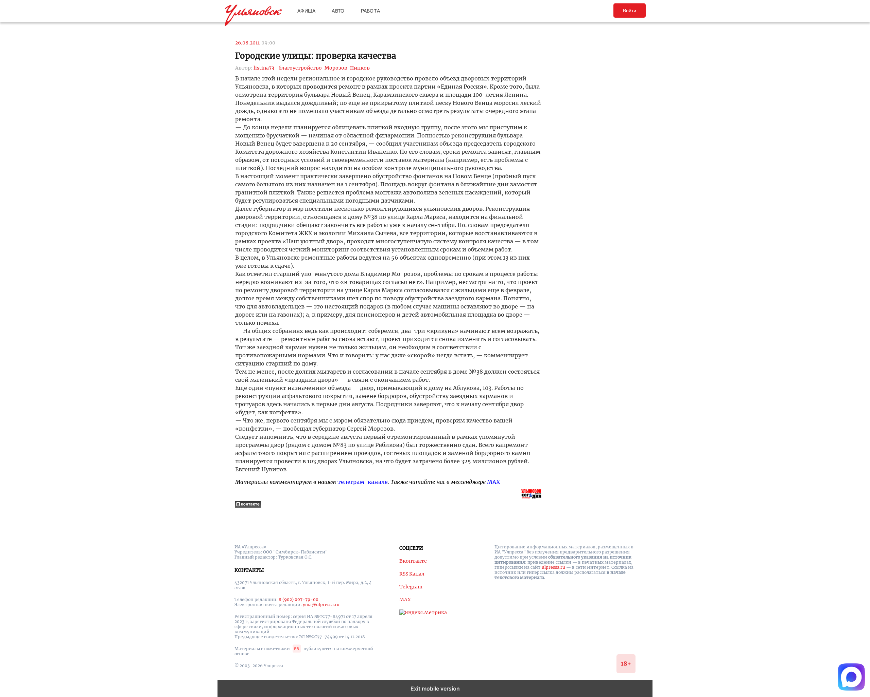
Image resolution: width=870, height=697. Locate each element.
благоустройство (300, 68)
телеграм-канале (362, 481)
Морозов (336, 68)
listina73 (264, 68)
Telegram (410, 587)
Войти (629, 10)
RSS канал (411, 574)
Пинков (360, 68)
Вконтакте (413, 561)
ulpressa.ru (553, 567)
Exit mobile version (435, 688)
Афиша (306, 11)
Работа (370, 11)
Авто (338, 11)
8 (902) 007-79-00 (298, 599)
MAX (493, 481)
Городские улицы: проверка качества (315, 56)
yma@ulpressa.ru (321, 604)
